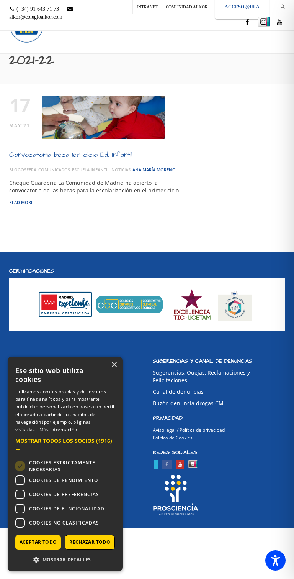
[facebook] (247, 22)
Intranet (147, 7)
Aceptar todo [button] (38, 542)
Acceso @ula (242, 7)
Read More (21, 202)
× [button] (114, 365)
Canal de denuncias (178, 391)
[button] (65, 444)
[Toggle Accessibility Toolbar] (275, 560)
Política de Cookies (173, 437)
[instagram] (264, 22)
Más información (58, 429)
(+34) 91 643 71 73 (37, 9)
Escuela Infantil (90, 170)
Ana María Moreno (154, 170)
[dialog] (65, 464)
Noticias (121, 170)
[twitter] (156, 464)
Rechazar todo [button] (89, 542)
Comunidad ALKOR (186, 7)
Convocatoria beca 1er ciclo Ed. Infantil (70, 155)
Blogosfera (22, 170)
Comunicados (54, 170)
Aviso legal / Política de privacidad (189, 430)
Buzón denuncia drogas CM (188, 403)
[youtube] (279, 22)
